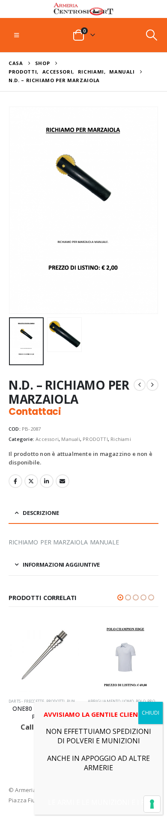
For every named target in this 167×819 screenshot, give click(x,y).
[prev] (140, 385)
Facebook (15, 481)
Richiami (120, 439)
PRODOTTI (95, 439)
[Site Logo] (83, 9)
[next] (152, 385)
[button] (16, 35)
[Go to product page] (46, 656)
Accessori (47, 439)
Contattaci (35, 411)
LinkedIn (47, 481)
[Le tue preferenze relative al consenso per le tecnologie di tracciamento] (152, 804)
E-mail (62, 481)
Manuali (70, 439)
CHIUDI (150, 712)
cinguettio (31, 481)
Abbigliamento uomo (34, 701)
